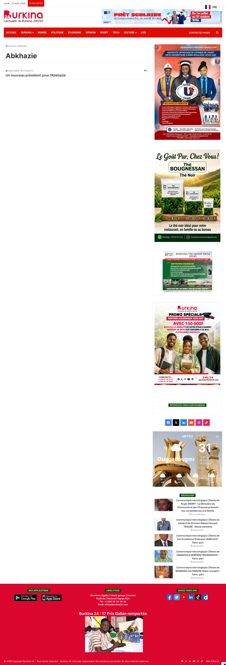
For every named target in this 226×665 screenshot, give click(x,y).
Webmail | (112, 598)
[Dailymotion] (205, 599)
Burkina (26, 32)
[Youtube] (184, 599)
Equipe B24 (123, 598)
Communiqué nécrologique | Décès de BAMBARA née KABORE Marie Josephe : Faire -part (198, 571)
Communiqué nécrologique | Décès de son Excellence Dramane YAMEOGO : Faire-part (197, 539)
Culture (129, 32)
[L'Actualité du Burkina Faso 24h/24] (23, 16)
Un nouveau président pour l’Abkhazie (36, 75)
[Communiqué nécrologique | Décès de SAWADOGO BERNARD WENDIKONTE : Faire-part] (164, 556)
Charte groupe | (118, 595)
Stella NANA (14, 70)
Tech (116, 32)
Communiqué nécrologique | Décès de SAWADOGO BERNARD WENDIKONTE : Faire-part (197, 555)
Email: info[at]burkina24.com (113, 604)
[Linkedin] (191, 599)
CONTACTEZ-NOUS (199, 32)
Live (143, 32)
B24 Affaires (212, 661)
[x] (177, 599)
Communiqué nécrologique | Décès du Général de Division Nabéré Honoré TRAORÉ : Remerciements (198, 523)
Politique (57, 32)
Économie (74, 32)
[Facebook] (170, 599)
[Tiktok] (198, 599)
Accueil (11, 32)
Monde (42, 32)
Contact (131, 595)
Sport (104, 32)
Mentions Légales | (100, 595)
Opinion (91, 32)
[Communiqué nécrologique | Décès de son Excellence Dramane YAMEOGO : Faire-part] (164, 540)
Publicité (100, 598)
